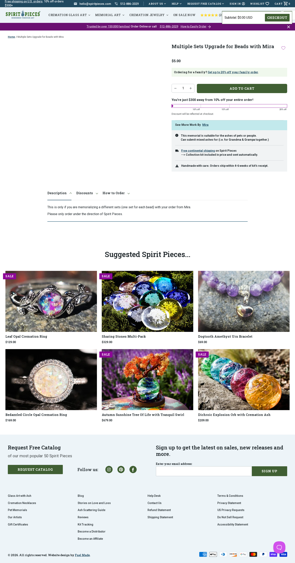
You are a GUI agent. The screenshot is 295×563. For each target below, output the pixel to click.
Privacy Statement (229, 503)
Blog (81, 495)
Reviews (83, 517)
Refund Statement (159, 510)
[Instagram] (109, 469)
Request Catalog (35, 469)
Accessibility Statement (232, 524)
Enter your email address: (174, 464)
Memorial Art (108, 15)
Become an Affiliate (90, 538)
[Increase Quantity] (190, 88)
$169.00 (10, 420)
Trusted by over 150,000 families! (108, 26)
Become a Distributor (92, 531)
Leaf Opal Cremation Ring (26, 336)
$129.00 (10, 342)
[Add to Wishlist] (283, 47)
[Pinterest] (121, 469)
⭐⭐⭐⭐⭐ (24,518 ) (216, 15)
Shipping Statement (160, 517)
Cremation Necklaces (22, 503)
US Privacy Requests (230, 510)
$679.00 (107, 420)
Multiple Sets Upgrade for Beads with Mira (40, 37)
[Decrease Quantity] (175, 88)
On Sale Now (184, 15)
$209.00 (203, 420)
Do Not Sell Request (230, 517)
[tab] (59, 193)
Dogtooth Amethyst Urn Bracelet (225, 336)
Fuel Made (82, 555)
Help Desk (154, 495)
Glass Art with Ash (19, 495)
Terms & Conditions (230, 495)
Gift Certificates (18, 524)
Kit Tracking (85, 524)
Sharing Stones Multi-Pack (124, 336)
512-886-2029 (169, 26)
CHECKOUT (277, 17)
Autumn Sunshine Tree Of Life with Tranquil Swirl (143, 415)
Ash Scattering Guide (91, 510)
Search (289, 10)
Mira (205, 125)
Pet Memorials (17, 510)
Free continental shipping (198, 150)
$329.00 (107, 342)
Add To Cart (242, 88)
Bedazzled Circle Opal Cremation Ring (36, 415)
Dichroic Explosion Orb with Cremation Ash (234, 415)
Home (11, 37)
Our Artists (15, 517)
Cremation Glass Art (67, 15)
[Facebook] (133, 469)
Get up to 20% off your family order (233, 72)
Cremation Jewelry (147, 15)
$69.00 (202, 342)
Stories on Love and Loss (94, 503)
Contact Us (155, 503)
